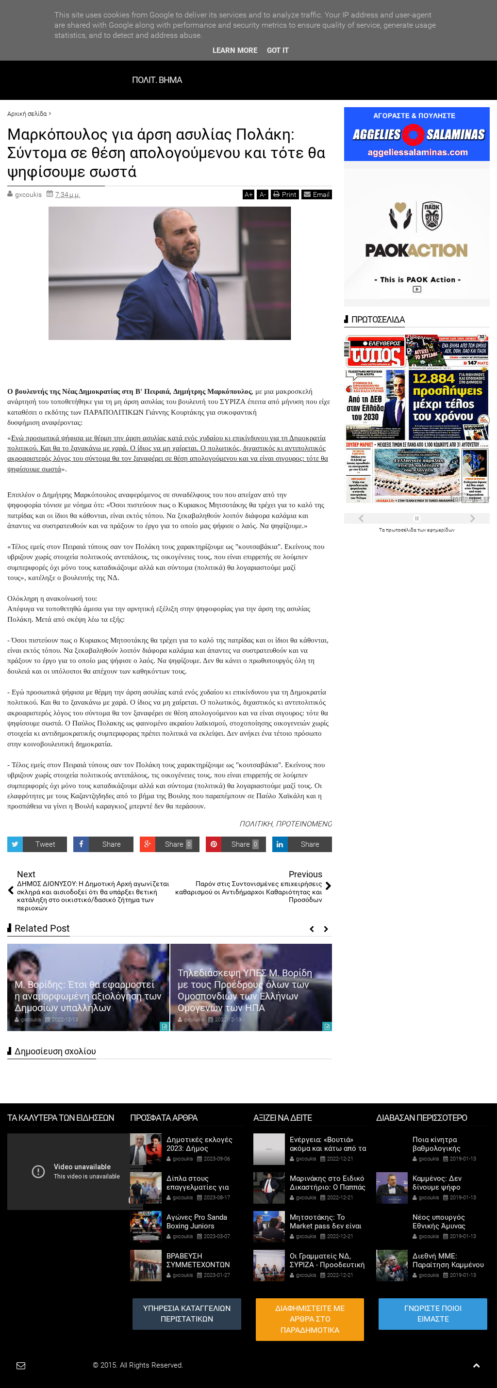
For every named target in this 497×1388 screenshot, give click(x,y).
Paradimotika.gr (66, 1365)
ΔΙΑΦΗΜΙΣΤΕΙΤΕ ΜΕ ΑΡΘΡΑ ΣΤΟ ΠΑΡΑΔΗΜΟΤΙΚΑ (310, 1319)
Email (321, 194)
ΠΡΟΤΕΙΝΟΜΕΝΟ (304, 824)
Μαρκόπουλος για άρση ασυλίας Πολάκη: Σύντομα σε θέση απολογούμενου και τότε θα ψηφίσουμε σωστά (166, 153)
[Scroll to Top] (476, 1365)
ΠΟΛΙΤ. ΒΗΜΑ (157, 80)
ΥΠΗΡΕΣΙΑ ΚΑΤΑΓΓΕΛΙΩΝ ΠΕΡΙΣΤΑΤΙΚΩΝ (187, 1314)
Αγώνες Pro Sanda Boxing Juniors (196, 1221)
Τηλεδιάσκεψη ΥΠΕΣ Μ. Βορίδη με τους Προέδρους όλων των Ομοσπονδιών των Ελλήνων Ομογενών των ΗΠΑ (82, 990)
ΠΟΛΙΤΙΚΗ (255, 824)
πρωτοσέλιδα (401, 530)
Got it (278, 50)
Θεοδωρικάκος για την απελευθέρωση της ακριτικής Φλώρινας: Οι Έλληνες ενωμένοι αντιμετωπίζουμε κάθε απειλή (249, 990)
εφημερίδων (441, 530)
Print (289, 194)
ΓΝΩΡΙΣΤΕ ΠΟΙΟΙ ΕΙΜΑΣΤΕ (433, 1314)
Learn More (235, 50)
